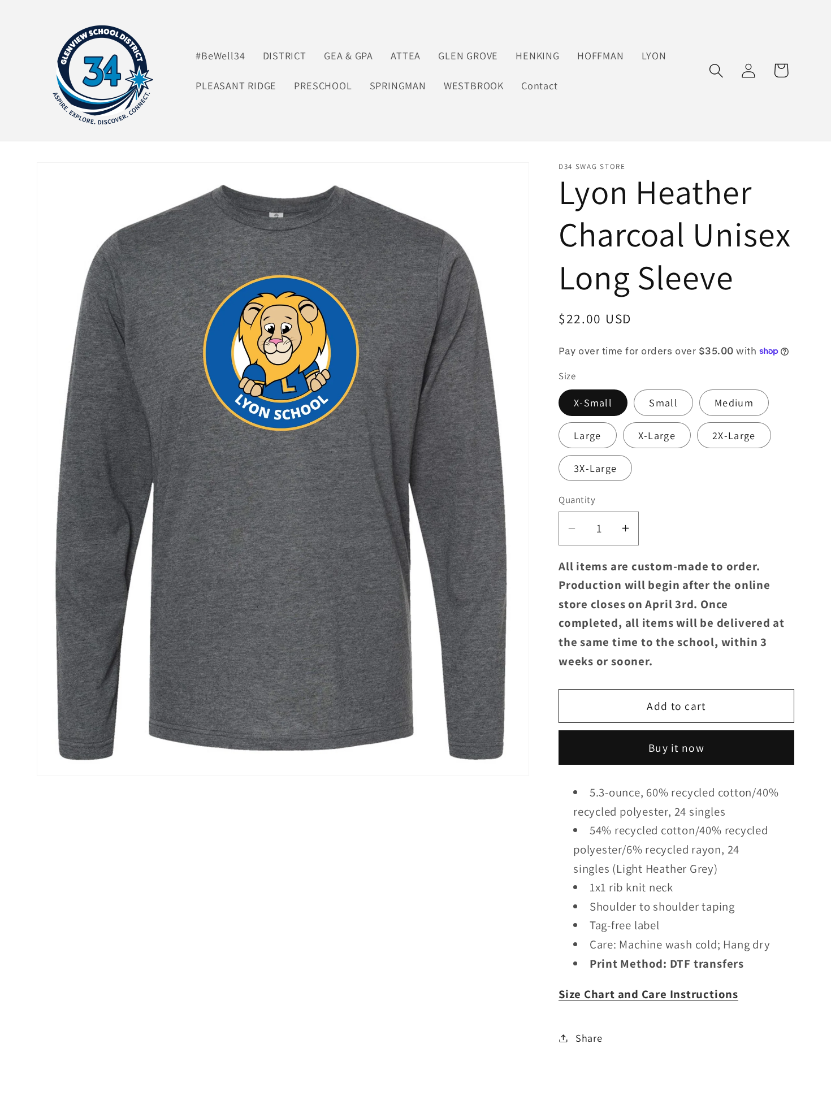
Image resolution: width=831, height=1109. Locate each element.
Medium (734, 402)
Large (587, 435)
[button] (716, 70)
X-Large (657, 435)
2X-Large (733, 435)
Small (663, 402)
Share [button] (589, 1038)
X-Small (593, 402)
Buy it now (676, 747)
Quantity (577, 499)
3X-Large (595, 468)
